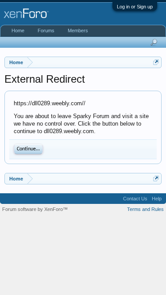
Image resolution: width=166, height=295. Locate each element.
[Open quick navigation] (156, 62)
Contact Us (135, 198)
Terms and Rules (145, 209)
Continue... (28, 149)
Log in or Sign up (135, 6)
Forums (46, 30)
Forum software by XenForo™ (35, 209)
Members (78, 30)
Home (18, 30)
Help (157, 198)
